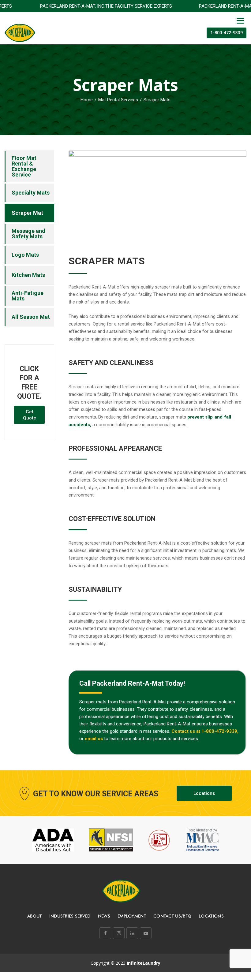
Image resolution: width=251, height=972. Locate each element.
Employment (132, 916)
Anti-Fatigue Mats (27, 296)
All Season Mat (31, 317)
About (34, 916)
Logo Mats (25, 254)
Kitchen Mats (28, 275)
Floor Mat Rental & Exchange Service (24, 166)
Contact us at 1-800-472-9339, (204, 731)
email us (94, 738)
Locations (204, 793)
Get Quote (29, 415)
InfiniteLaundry (143, 963)
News (104, 916)
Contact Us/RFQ (172, 916)
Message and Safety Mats (28, 234)
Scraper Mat (27, 213)
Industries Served (70, 916)
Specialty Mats (31, 192)
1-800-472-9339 (226, 32)
